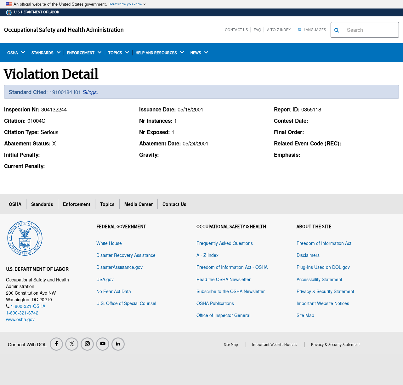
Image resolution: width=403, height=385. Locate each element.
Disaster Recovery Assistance (126, 255)
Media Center (138, 204)
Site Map (305, 315)
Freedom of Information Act (324, 243)
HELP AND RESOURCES (157, 52)
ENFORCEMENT (81, 52)
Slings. (90, 92)
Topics (107, 204)
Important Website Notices (323, 303)
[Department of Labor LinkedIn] (118, 344)
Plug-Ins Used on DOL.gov (323, 267)
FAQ (257, 29)
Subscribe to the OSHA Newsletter (230, 291)
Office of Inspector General (223, 315)
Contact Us (236, 29)
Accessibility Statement (319, 279)
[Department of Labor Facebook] (56, 344)
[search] (337, 29)
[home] (25, 237)
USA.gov (105, 279)
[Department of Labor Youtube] (102, 344)
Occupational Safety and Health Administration (64, 29)
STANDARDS (42, 52)
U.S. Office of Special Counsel (126, 303)
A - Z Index (207, 255)
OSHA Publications (215, 303)
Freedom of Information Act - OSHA (232, 267)
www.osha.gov (20, 319)
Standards (42, 204)
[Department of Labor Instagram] (87, 344)
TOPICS (115, 52)
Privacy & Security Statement (325, 291)
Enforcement (76, 204)
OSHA (13, 52)
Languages (314, 29)
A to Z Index (279, 29)
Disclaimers (308, 255)
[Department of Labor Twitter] (71, 344)
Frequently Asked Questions (224, 243)
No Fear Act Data (113, 291)
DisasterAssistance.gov (119, 267)
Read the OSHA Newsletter (223, 279)
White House (109, 243)
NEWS (196, 52)
